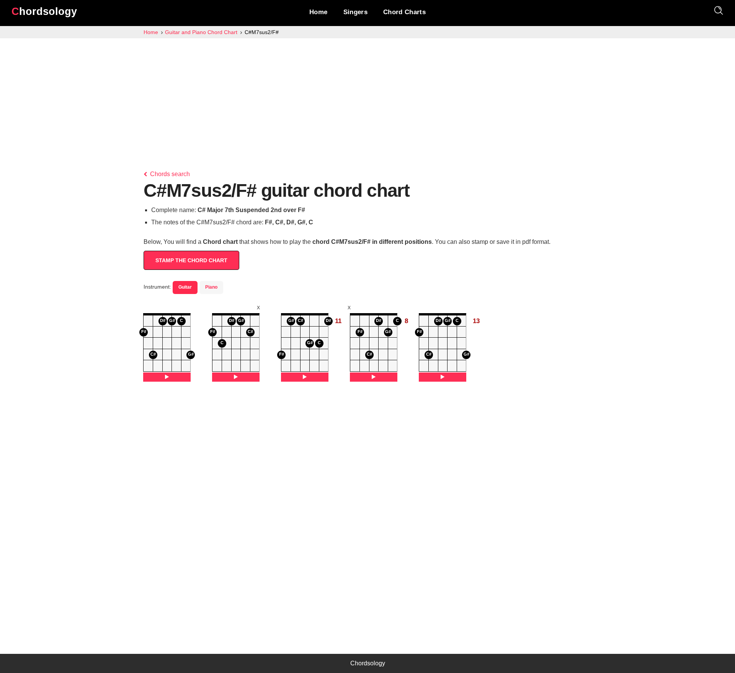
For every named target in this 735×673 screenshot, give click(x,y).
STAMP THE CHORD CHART (191, 260)
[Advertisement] (367, 95)
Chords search (169, 174)
